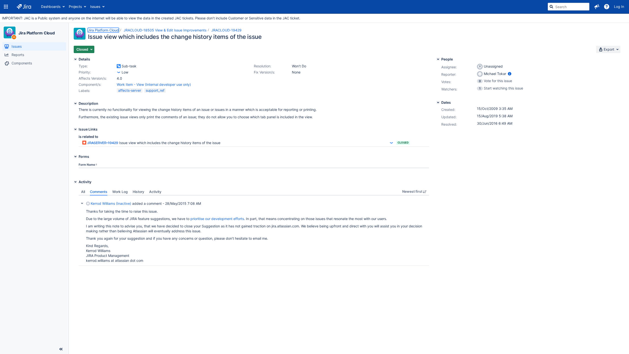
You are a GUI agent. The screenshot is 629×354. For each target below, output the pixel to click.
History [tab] (138, 192)
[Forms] (75, 156)
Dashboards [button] (50, 6)
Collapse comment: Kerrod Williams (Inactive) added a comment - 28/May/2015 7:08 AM (82, 203)
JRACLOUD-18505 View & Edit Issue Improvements (165, 30)
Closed (403, 142)
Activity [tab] (155, 192)
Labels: (84, 90)
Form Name (87, 164)
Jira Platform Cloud (36, 33)
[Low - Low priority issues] (119, 72)
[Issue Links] (75, 129)
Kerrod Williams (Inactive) (111, 203)
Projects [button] (75, 6)
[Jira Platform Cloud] (9, 32)
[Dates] (438, 102)
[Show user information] (510, 74)
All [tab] (83, 192)
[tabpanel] (254, 230)
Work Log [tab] (120, 192)
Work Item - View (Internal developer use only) (154, 84)
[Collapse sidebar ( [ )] (61, 349)
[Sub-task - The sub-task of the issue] (119, 66)
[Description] (75, 103)
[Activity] (75, 182)
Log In (619, 6)
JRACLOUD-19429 (226, 30)
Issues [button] (95, 6)
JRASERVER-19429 (102, 143)
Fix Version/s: (264, 72)
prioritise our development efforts (217, 219)
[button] (5, 7)
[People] (438, 59)
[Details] (75, 59)
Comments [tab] (98, 192)
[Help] (607, 7)
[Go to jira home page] (24, 7)
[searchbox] (568, 7)
